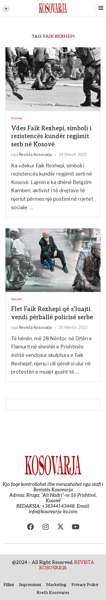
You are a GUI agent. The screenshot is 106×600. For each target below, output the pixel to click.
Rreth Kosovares (53, 592)
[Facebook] (31, 527)
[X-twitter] (60, 527)
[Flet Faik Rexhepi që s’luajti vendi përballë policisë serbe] (53, 260)
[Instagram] (45, 527)
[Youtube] (75, 527)
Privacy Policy (84, 584)
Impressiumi (30, 584)
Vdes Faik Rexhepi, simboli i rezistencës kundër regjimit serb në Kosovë (51, 136)
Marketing (56, 584)
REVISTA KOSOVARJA (66, 565)
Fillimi (9, 584)
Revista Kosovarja (35, 154)
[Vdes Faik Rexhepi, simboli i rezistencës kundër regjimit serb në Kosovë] (53, 79)
